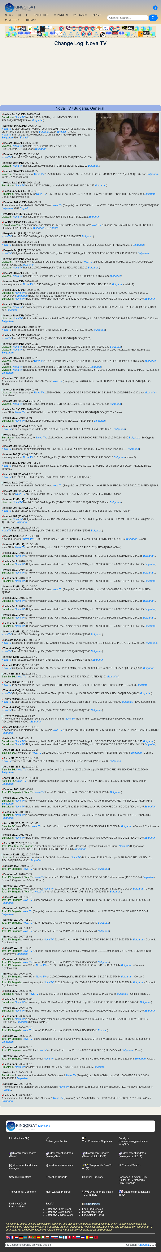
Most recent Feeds (92, 1212)
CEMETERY (12, 20)
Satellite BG (8, 676)
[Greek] (60, 1237)
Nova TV (20, 117)
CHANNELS (61, 15)
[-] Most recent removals (59, 1165)
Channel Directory (92, 1177)
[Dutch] (16, 1237)
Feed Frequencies (92, 1209)
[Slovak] (56, 1237)
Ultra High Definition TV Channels (97, 1193)
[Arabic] (69, 1237)
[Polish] (47, 1237)
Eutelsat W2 (10, 874)
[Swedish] (25, 1237)
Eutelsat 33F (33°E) (14, 154)
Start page (44, 1126)
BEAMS (96, 15)
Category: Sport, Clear (58, 1209)
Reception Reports (56, 1177)
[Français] (12, 1237)
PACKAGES (80, 15)
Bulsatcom (8, 117)
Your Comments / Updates (97, 1141)
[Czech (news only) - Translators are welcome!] (52, 1237)
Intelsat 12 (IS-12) (13, 499)
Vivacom (7, 146)
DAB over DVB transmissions (17, 1205)
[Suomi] (65, 1237)
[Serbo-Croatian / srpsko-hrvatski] (82, 1237)
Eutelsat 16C (11, 789)
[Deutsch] (21, 1237)
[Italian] (43, 1237)
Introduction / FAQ (19, 1138)
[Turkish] (74, 1237)
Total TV (28, 792)
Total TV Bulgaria (11, 792)
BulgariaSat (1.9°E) (14, 233)
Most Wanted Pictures (58, 1191)
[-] (27, 15)
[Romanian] (87, 1237)
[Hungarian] (91, 1237)
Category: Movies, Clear (59, 1214)
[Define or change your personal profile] (155, 8)
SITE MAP (30, 20)
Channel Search (130, 1165)
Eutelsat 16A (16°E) (15, 125)
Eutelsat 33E (10, 378)
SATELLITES (41, 15)
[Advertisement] (80, 75)
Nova (5, 225)
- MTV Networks (135, 1180)
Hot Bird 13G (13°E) (15, 222)
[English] (8, 1237)
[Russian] (78, 1237)
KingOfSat (143, 1244)
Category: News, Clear (58, 1212)
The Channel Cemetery (22, 1191)
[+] (19, 15)
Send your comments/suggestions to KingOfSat (133, 1141)
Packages (124, 1177)
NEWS (9, 15)
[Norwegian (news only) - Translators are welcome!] (30, 1237)
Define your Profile (56, 1141)
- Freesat (129, 1183)
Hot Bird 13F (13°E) (14, 213)
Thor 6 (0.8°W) (11, 648)
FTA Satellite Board (93, 1214)
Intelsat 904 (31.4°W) (15, 401)
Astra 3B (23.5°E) (13, 673)
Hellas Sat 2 (10, 417)
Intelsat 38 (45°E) (13, 143)
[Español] (38, 1237)
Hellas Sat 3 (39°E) (14, 114)
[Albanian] (96, 1237)
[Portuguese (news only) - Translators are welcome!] (34, 1237)
